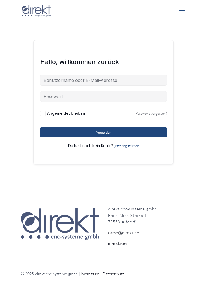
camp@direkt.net (124, 232)
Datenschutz (113, 274)
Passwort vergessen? (151, 113)
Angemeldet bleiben (66, 113)
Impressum (90, 274)
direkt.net (117, 243)
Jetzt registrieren (126, 146)
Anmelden (103, 132)
